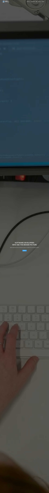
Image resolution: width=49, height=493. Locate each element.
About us (28, 1)
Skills (36, 1)
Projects (39, 1)
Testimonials (33, 1)
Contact (43, 1)
